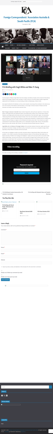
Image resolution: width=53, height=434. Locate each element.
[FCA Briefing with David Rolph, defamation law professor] (8, 202)
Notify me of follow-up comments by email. (11, 272)
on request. (25, 152)
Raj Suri (12, 89)
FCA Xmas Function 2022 (44, 211)
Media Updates (40, 45)
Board (11, 45)
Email (3, 253)
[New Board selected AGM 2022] (26, 202)
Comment (4, 229)
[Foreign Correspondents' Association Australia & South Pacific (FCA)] (26, 29)
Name (3, 247)
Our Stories (32, 45)
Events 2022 (5, 84)
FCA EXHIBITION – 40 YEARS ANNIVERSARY (37, 48)
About (6, 45)
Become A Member (21, 45)
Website (3, 260)
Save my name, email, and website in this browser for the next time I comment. (22, 267)
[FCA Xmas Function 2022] (44, 202)
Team (2, 423)
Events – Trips (15, 48)
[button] (14, 45)
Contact (24, 48)
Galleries (7, 48)
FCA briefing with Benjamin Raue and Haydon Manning (39, 193)
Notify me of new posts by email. (9, 277)
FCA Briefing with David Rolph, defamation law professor (8, 206)
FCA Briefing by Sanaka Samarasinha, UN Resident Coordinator (13, 193)
